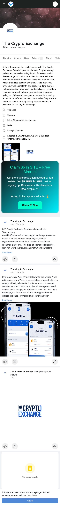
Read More (7, 252)
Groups (17, 58)
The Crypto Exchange (21, 221)
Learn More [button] (32, 495)
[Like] (30, 260)
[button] (55, 4)
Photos (49, 58)
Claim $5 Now (30, 205)
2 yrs (12, 224)
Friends (37, 58)
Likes (26, 58)
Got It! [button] (30, 501)
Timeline (7, 58)
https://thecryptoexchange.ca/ (21, 120)
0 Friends (11, 110)
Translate (20, 224)
